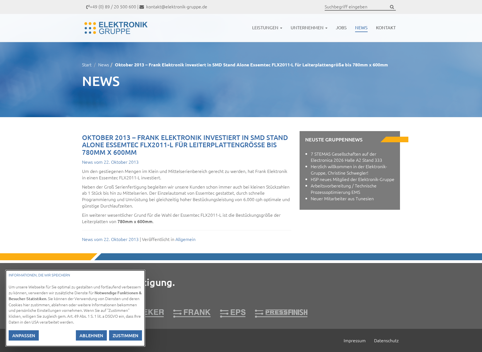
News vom (110, 162)
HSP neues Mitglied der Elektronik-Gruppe (352, 179)
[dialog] (75, 308)
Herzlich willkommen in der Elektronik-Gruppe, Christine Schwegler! (349, 169)
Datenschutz (386, 340)
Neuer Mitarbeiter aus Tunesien (342, 198)
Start (86, 64)
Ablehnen (91, 335)
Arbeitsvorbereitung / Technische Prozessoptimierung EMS (344, 188)
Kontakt (386, 27)
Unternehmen (308, 27)
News (361, 27)
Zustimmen (125, 335)
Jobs (341, 27)
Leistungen (265, 27)
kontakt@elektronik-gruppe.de (176, 6)
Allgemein (185, 239)
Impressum (355, 340)
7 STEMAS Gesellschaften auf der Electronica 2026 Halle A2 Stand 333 (346, 157)
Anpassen (23, 335)
